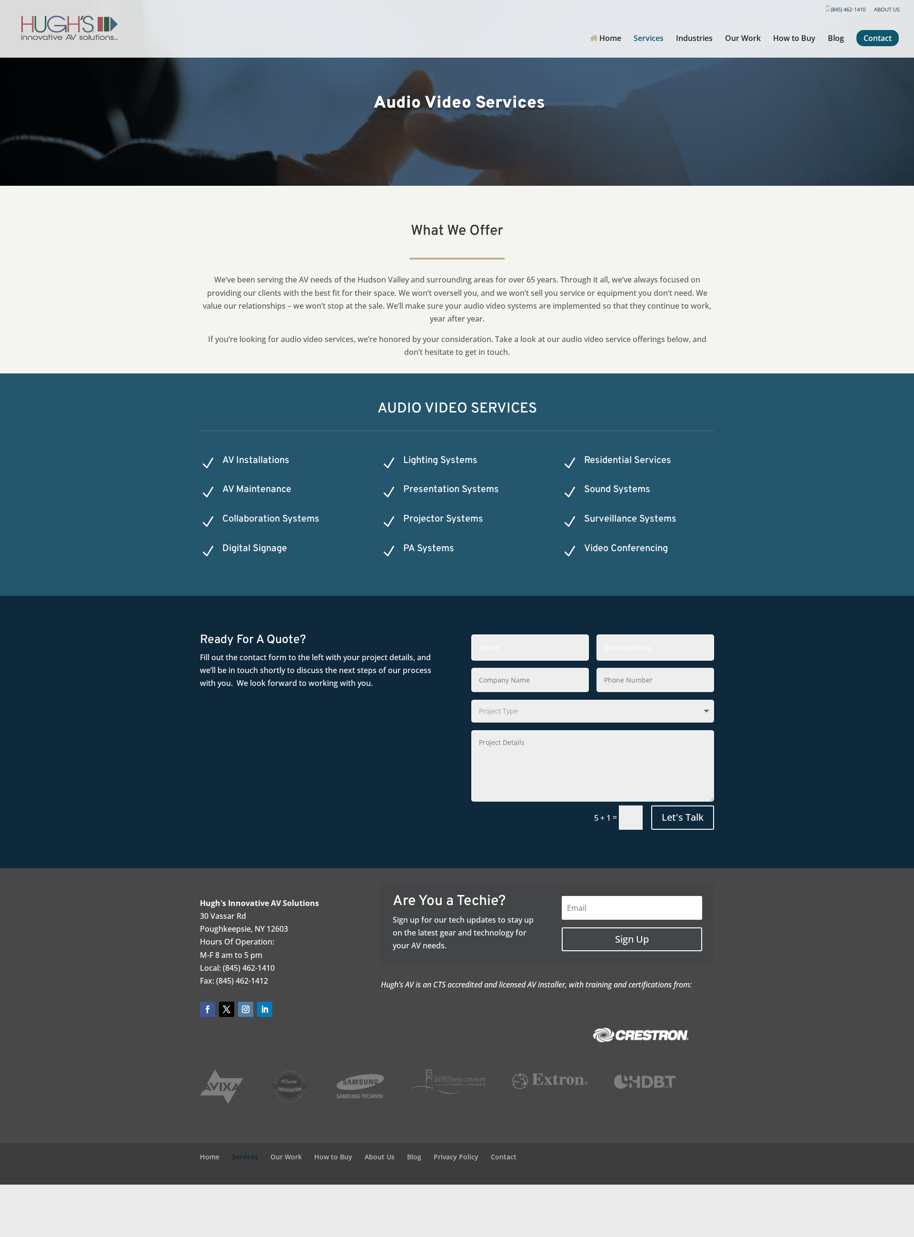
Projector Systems (443, 519)
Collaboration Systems (270, 519)
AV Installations (255, 460)
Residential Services (627, 460)
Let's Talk (683, 817)
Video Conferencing (626, 549)
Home (609, 38)
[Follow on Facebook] (207, 1009)
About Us (887, 10)
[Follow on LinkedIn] (264, 1009)
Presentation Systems (451, 489)
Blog (836, 39)
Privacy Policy (456, 1156)
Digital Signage (254, 549)
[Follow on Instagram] (245, 1009)
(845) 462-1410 (847, 9)
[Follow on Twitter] (226, 1009)
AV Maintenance (256, 489)
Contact (878, 38)
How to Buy (794, 39)
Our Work (743, 39)
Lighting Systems (440, 460)
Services (649, 39)
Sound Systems (617, 489)
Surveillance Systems (630, 519)
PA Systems (428, 549)
